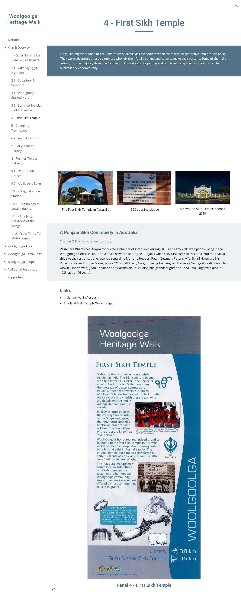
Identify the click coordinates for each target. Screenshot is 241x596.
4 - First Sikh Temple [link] (25, 118)
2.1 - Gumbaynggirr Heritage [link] (25, 70)
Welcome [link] (14, 40)
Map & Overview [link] (19, 47)
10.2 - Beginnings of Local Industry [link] (25, 206)
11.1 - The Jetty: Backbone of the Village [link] (23, 221)
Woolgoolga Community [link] (25, 254)
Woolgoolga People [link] (21, 262)
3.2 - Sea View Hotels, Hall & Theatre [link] (26, 107)
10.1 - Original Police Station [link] (25, 193)
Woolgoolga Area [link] (20, 246)
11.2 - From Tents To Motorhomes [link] (26, 236)
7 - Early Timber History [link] (22, 148)
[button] (236, 5)
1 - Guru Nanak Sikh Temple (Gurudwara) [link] (25, 57)
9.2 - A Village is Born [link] (26, 183)
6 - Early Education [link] (24, 138)
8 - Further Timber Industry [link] (24, 160)
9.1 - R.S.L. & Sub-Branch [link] (23, 173)
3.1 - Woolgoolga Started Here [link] (23, 95)
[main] (144, 25)
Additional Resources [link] (22, 269)
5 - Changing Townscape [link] (20, 127)
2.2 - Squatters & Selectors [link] (22, 82)
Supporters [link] (16, 277)
